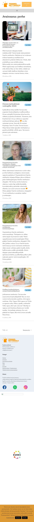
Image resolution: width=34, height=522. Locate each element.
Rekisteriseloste (5, 368)
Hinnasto (4, 359)
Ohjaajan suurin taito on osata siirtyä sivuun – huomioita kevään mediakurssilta (10, 45)
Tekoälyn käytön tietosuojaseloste (9, 370)
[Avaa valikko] (17, 11)
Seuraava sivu (27, 330)
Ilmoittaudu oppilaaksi (7, 361)
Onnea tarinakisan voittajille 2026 (11, 105)
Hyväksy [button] (25, 517)
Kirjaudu (4, 366)
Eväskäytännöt (13, 368)
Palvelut (4, 358)
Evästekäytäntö (10, 517)
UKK (3, 364)
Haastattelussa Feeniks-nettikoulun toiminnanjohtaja (10, 227)
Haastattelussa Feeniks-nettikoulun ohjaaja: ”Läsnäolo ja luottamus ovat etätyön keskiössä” (11, 165)
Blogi (3, 363)
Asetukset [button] (18, 517)
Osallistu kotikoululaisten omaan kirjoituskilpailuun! (11, 290)
